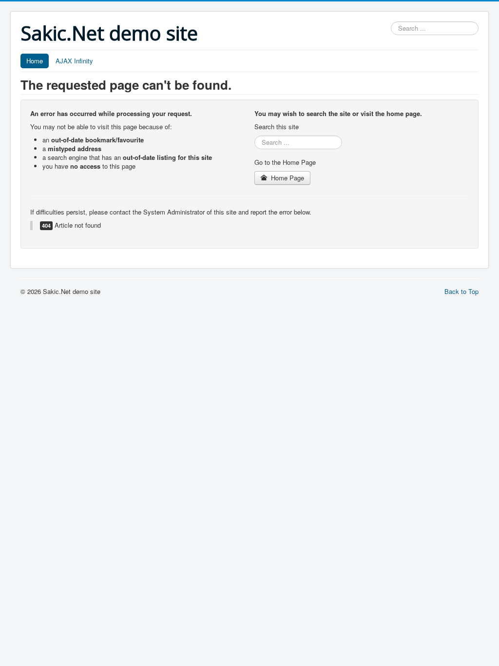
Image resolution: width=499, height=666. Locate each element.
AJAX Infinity (74, 60)
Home (34, 60)
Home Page (286, 177)
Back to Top (461, 291)
